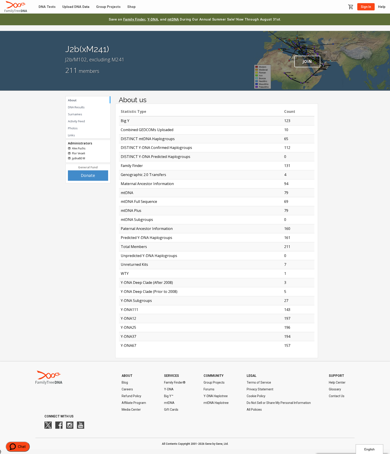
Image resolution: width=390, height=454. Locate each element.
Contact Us (336, 396)
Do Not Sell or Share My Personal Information (279, 402)
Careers (127, 389)
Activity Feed (76, 121)
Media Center (131, 409)
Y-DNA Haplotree (216, 396)
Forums (209, 389)
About (72, 100)
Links (71, 135)
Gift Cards (171, 409)
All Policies (254, 409)
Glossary (335, 389)
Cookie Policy (256, 396)
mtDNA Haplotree (216, 402)
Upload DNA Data (75, 7)
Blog (125, 382)
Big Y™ (168, 396)
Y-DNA (152, 19)
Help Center (337, 382)
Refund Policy (131, 396)
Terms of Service (259, 382)
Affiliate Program (134, 402)
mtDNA (173, 19)
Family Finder (134, 19)
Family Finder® (175, 382)
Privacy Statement (260, 389)
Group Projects (108, 7)
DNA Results (76, 107)
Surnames (75, 114)
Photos (73, 128)
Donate (88, 175)
